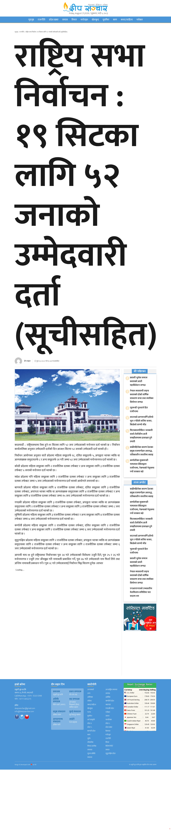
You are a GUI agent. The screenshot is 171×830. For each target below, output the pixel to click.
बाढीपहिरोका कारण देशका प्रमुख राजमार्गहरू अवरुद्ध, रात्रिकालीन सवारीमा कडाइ (141, 451)
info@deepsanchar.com (24, 711)
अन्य (88, 693)
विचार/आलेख (91, 746)
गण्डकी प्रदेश (110, 708)
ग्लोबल (139, 20)
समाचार (89, 749)
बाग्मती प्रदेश (91, 731)
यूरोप (89, 738)
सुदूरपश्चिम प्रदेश (111, 753)
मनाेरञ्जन (84, 20)
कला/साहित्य (127, 20)
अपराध (108, 693)
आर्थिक (108, 697)
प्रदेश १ (89, 723)
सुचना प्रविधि (91, 753)
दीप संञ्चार (27, 361)
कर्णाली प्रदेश (110, 701)
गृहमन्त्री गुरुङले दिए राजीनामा (139, 409)
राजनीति (41, 20)
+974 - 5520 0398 (34, 696)
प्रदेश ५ (89, 727)
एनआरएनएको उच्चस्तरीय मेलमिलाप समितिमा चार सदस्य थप (141, 592)
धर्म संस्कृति (91, 719)
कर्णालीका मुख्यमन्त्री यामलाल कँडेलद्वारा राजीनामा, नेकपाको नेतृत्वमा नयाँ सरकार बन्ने (142, 466)
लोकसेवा (90, 742)
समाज (65, 20)
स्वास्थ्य (89, 757)
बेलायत (108, 731)
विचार (74, 20)
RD (35, 764)
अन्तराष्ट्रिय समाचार (111, 689)
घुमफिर (106, 20)
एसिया (89, 701)
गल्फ (89, 712)
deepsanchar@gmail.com (25, 708)
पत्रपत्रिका (109, 719)
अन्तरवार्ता (90, 689)
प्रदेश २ (108, 723)
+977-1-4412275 (25, 699)
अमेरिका (90, 697)
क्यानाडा (108, 704)
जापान (107, 716)
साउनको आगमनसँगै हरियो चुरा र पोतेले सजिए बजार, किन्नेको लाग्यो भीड (141, 421)
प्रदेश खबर (53, 20)
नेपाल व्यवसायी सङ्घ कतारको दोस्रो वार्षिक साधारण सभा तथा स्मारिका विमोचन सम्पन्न (141, 396)
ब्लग (115, 20)
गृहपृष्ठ (31, 20)
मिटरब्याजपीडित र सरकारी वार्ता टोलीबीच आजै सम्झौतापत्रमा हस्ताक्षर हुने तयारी (141, 435)
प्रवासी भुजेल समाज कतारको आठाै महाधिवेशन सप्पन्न (138, 381)
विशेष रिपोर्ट (109, 746)
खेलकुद (95, 20)
